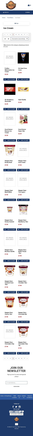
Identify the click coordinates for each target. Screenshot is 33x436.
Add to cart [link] (11, 79)
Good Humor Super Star (22, 130)
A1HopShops (7, 395)
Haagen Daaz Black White (9, 191)
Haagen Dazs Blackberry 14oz (23, 221)
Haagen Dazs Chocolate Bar (22, 313)
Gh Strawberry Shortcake (9, 100)
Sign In (6, 12)
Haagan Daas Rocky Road (9, 161)
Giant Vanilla (22, 99)
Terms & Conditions (29, 396)
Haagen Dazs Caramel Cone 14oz (9, 282)
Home (3, 17)
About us (19, 396)
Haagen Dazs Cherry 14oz (9, 313)
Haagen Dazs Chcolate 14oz (22, 282)
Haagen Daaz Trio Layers (22, 191)
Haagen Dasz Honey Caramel (9, 221)
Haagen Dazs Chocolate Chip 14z (23, 344)
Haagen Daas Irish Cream (22, 161)
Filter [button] (17, 23)
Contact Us (24, 396)
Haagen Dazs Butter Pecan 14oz (22, 251)
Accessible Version (16, 414)
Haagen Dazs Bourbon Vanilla (9, 250)
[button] (29, 5)
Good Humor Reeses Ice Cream (8, 131)
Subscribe (16, 386)
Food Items (10, 17)
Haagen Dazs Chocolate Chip (9, 343)
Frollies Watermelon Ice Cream (9, 70)
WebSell (16, 428)
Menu (28, 12)
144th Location (14, 396)
